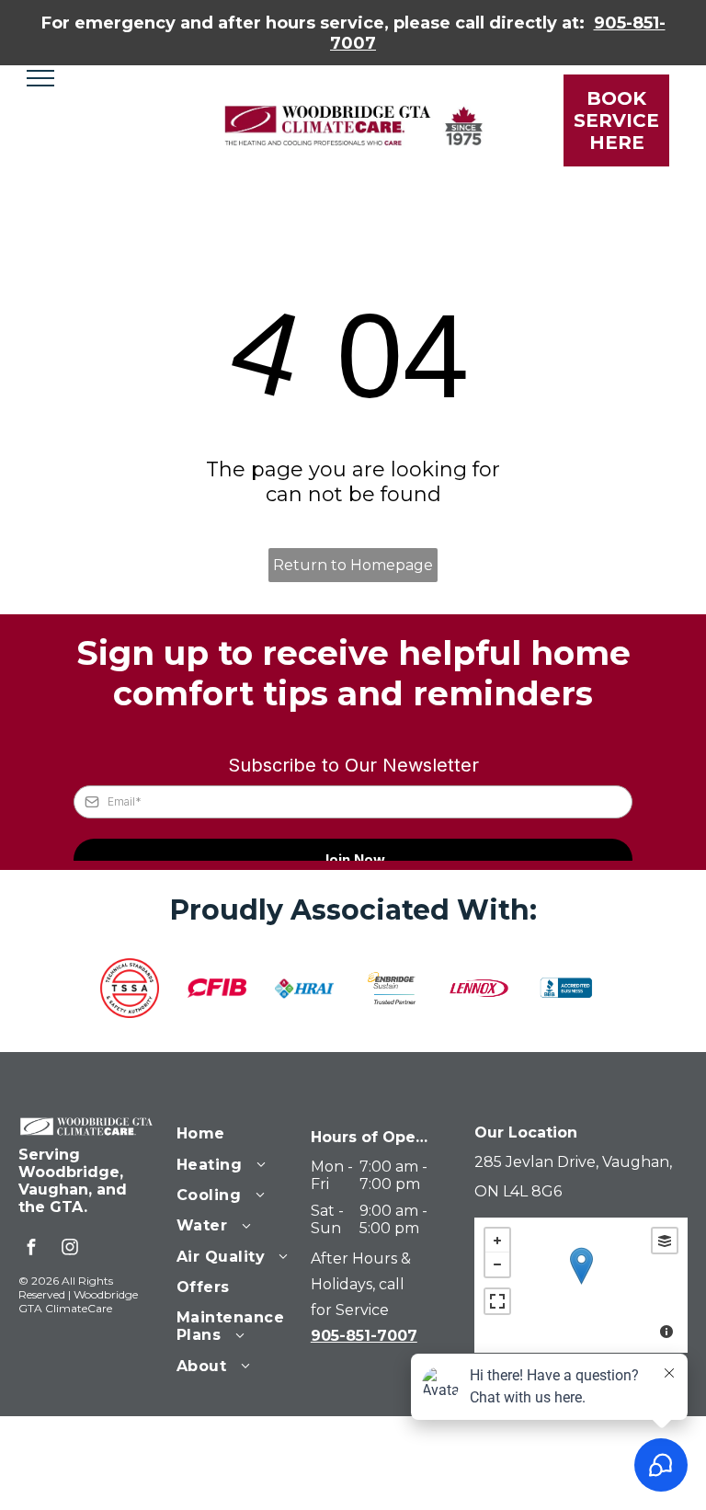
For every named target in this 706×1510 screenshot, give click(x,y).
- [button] (497, 1264)
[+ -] (581, 1285)
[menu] (40, 78)
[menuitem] (242, 1131)
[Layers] (665, 1241)
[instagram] (70, 1249)
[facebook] (31, 1249)
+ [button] (497, 1241)
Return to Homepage (353, 565)
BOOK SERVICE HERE (616, 120)
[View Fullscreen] (497, 1301)
